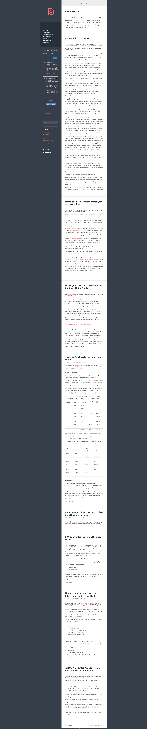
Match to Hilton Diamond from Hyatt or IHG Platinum (83, 203)
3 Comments (81, 206)
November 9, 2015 (69, 673)
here (86, 211)
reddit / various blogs (71, 294)
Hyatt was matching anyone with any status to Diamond (84, 259)
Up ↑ (102, 725)
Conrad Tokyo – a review (77, 38)
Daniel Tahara (78, 362)
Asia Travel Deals (47, 36)
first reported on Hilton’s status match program (76, 226)
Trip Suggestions (46, 32)
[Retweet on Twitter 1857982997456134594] (49, 98)
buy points (71, 396)
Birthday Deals (72, 11)
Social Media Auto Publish (69, 728)
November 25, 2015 (69, 598)
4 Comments (84, 598)
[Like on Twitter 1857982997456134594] (51, 98)
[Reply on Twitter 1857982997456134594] (47, 98)
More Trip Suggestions (47, 142)
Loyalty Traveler (68, 438)
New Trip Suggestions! (47, 134)
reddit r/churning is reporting (74, 230)
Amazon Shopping (47, 40)
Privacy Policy (46, 42)
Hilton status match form (77, 238)
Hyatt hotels (80, 368)
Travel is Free (68, 498)
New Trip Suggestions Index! (48, 132)
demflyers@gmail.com (79, 290)
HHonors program (96, 380)
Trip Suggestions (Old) (48, 34)
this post (72, 555)
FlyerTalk (86, 602)
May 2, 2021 (67, 14)
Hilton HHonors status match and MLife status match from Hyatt (81, 594)
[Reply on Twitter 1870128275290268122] (47, 75)
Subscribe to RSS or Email (48, 113)
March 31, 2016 (68, 290)
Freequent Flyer (80, 497)
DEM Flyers (48, 62)
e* (72, 14)
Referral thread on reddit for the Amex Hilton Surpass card (78, 327)
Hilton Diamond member (72, 78)
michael (74, 206)
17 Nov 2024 (53, 78)
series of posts (77, 365)
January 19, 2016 (69, 362)
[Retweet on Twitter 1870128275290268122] (49, 75)
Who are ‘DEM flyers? (48, 28)
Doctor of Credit (70, 685)
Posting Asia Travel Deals (48, 140)
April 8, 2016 (68, 206)
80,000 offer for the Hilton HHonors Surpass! (83, 538)
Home (44, 26)
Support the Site (46, 38)
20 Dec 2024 (53, 62)
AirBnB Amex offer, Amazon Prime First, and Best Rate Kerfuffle (82, 669)
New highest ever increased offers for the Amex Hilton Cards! (83, 286)
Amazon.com (45, 54)
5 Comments (90, 542)
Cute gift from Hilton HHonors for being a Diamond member (84, 513)
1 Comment (76, 14)
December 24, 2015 (69, 517)
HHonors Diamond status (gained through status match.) (83, 521)
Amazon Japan (51, 54)
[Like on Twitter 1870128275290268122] (51, 75)
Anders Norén (97, 725)
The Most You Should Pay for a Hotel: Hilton (83, 358)
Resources (45, 30)
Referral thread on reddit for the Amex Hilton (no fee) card (78, 324)
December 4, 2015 (69, 542)
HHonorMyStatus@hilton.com (87, 603)
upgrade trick (74, 339)
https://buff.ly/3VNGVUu (51, 73)
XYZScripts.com (79, 728)
